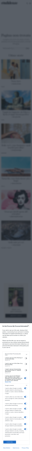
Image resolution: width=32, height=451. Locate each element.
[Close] (28, 326)
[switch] (25, 358)
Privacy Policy (25, 448)
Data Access (16, 448)
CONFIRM (10, 442)
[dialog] (16, 387)
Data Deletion (6, 448)
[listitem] (16, 354)
